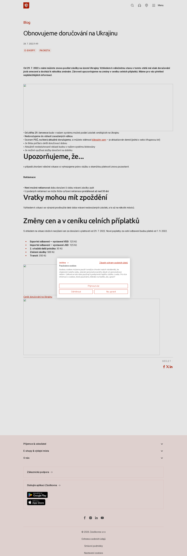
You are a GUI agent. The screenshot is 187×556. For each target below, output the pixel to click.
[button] (64, 262)
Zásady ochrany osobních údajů (113, 262)
